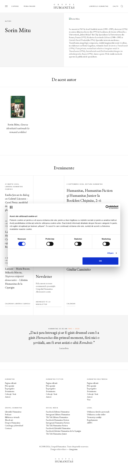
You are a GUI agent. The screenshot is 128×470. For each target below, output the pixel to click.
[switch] (50, 244)
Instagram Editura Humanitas (58, 414)
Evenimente (9, 391)
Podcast (8, 414)
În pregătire (9, 388)
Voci (88, 399)
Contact (8, 428)
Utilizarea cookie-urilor (96, 414)
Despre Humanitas (12, 422)
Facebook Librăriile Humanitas (58, 428)
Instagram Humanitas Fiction (58, 422)
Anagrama (73, 449)
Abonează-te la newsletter (43, 303)
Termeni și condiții (94, 417)
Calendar (71, 304)
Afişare (110, 253)
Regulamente (92, 420)
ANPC (90, 422)
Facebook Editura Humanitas (58, 411)
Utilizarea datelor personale (98, 411)
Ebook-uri (9, 420)
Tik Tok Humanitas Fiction (57, 425)
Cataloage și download (14, 425)
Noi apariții (9, 386)
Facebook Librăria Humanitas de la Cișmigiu (63, 431)
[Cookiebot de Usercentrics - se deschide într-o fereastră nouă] (107, 207)
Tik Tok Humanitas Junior (56, 433)
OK (100, 261)
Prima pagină (29, 6)
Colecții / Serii (10, 394)
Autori (7, 397)
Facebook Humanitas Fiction (57, 420)
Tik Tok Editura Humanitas (57, 417)
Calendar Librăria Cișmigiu (17, 304)
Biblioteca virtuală (12, 417)
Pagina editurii (10, 383)
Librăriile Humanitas (98, 6)
